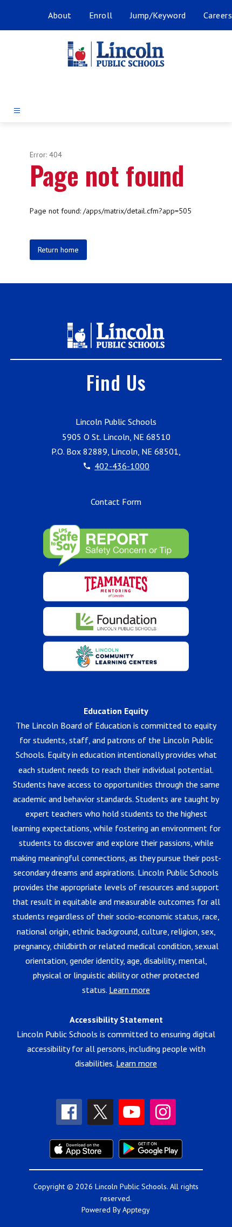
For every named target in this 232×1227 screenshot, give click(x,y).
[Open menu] (17, 110)
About (60, 15)
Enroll (101, 15)
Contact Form (116, 501)
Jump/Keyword (158, 15)
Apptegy (136, 1210)
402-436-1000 (121, 466)
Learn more (129, 989)
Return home (58, 250)
